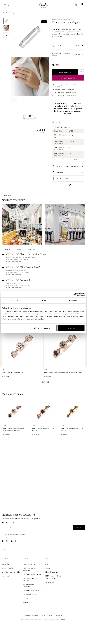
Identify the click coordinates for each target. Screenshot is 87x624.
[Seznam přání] (76, 5)
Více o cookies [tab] (72, 300)
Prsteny (11, 13)
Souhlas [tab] (15, 300)
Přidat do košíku (64, 72)
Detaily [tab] (43, 300)
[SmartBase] (60, 619)
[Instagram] (7, 541)
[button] (57, 36)
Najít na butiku (69, 78)
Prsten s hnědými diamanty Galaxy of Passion (43, 429)
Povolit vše (71, 328)
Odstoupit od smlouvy (31, 615)
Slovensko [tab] (31, 249)
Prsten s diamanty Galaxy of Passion (12, 372)
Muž (14, 522)
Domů (5, 13)
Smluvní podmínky (47, 615)
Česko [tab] (19, 249)
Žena (6, 522)
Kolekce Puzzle (57, 19)
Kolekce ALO (67, 19)
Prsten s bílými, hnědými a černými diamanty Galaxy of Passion (63, 372)
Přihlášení (78, 527)
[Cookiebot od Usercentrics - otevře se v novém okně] (75, 294)
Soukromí (59, 615)
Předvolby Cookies (42, 328)
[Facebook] (3, 541)
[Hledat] (9, 5)
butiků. (78, 106)
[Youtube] (12, 541)
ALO (44, 22)
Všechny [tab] (7, 249)
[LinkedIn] (16, 541)
